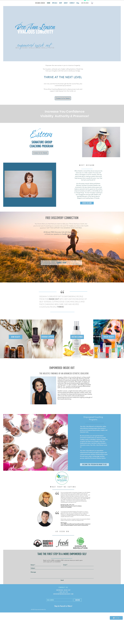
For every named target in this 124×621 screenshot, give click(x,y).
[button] (47, 351)
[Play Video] (28, 184)
